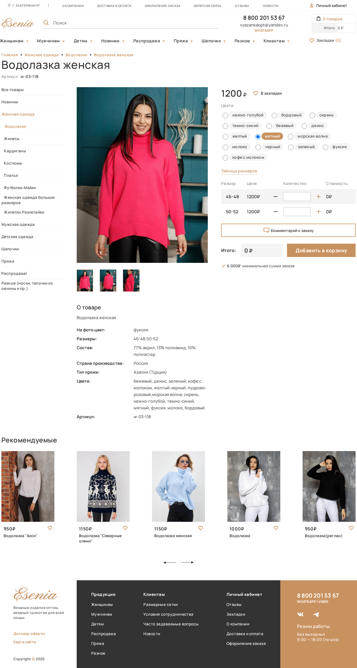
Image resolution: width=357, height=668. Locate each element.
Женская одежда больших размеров (28, 200)
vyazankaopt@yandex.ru (264, 25)
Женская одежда (42, 54)
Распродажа (146, 41)
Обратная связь (207, 6)
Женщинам (102, 604)
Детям (81, 41)
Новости (271, 6)
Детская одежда (17, 236)
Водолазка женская (114, 54)
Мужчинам (48, 41)
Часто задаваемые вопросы (171, 624)
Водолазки (76, 54)
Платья (9, 175)
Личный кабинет (331, 5)
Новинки (110, 41)
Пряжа (181, 41)
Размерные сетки (160, 604)
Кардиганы (13, 150)
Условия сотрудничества (168, 614)
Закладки (328, 40)
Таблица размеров (239, 170)
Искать (202, 23)
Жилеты (10, 138)
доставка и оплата (114, 6)
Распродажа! (14, 273)
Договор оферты (29, 633)
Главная (9, 54)
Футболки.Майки (18, 187)
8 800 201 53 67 (264, 17)
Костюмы (11, 163)
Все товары (12, 89)
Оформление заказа (162, 6)
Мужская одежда (18, 224)
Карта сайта (24, 641)
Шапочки (211, 41)
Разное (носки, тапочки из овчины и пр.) (27, 285)
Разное (242, 41)
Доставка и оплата (244, 633)
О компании (73, 6)
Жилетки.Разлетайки (22, 212)
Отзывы (242, 6)
